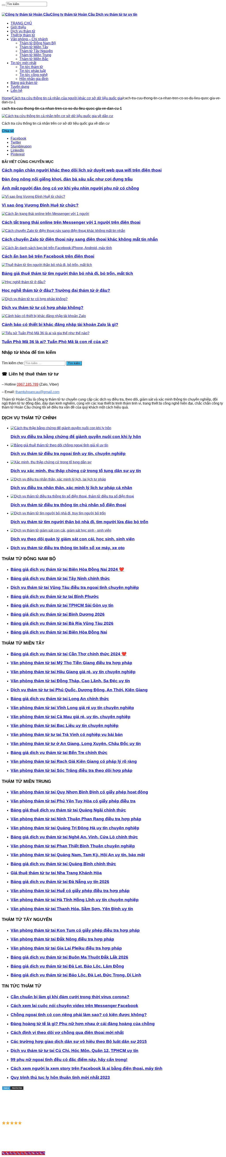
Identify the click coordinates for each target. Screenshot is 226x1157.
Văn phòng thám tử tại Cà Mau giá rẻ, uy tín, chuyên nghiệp (70, 716)
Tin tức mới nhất (23, 63)
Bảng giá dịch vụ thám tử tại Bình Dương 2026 (58, 614)
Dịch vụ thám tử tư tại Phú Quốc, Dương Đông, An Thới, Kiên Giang (79, 690)
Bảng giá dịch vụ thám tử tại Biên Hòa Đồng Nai (59, 632)
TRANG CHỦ (21, 23)
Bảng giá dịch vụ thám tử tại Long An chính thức (60, 698)
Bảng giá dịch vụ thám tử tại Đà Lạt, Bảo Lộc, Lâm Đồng (67, 966)
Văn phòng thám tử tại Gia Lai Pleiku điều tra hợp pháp (66, 948)
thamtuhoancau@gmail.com (37, 392)
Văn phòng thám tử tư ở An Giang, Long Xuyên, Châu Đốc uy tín (76, 743)
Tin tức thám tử (31, 67)
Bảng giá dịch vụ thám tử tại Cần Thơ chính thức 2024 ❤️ (68, 654)
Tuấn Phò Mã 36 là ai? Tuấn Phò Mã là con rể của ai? (55, 341)
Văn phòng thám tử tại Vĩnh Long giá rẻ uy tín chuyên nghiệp (72, 707)
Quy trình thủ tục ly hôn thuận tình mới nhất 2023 (60, 1077)
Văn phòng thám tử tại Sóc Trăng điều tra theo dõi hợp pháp (71, 770)
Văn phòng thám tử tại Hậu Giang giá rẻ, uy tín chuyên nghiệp (73, 671)
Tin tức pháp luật (32, 71)
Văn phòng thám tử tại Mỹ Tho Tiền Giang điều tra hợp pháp (71, 662)
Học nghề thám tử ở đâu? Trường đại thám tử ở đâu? (56, 290)
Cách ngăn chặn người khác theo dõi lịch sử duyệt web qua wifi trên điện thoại (82, 170)
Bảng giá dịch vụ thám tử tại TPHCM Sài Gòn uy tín (62, 605)
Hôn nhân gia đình (33, 79)
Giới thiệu (18, 27)
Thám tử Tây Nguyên (36, 51)
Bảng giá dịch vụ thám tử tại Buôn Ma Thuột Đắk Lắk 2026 (69, 957)
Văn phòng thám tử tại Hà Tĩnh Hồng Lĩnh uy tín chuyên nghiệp (75, 899)
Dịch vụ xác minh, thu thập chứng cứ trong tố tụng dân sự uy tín (76, 470)
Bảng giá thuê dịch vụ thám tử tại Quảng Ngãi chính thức (68, 810)
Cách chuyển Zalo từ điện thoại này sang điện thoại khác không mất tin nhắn (80, 239)
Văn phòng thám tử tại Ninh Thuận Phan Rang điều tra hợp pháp (76, 819)
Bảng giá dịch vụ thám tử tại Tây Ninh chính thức (60, 578)
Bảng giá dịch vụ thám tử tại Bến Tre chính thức (59, 752)
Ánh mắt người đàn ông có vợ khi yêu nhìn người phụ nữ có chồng (70, 188)
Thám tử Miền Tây (33, 47)
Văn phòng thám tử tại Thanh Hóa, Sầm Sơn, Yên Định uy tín (72, 908)
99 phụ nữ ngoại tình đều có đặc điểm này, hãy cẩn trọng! (69, 1059)
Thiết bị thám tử (23, 35)
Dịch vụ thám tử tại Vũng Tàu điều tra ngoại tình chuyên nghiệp (75, 587)
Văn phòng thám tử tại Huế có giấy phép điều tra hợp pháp (70, 890)
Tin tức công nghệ (33, 75)
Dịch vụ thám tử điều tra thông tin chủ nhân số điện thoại (68, 505)
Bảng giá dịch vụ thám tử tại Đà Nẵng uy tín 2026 (60, 881)
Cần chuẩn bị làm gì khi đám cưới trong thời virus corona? (70, 996)
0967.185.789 (27, 384)
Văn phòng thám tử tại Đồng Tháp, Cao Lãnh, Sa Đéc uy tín (70, 680)
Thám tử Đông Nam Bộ (37, 43)
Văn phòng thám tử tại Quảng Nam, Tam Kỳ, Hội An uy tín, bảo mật (78, 854)
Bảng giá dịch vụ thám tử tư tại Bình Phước (55, 596)
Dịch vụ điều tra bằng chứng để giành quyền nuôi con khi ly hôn (76, 436)
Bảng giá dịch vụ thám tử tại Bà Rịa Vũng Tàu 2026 (62, 623)
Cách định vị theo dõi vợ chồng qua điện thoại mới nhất (67, 1032)
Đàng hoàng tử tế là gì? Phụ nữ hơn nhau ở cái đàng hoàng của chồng (83, 1023)
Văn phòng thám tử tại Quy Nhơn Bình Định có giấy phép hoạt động (79, 792)
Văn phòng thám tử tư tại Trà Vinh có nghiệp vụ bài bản (67, 734)
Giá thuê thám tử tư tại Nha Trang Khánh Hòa (56, 873)
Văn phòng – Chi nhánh (29, 39)
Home (6, 98)
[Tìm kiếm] (3, 5)
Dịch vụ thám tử (23, 31)
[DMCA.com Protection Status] (13, 1089)
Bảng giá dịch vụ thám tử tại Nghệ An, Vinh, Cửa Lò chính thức (74, 837)
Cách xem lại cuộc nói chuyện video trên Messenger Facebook (74, 1005)
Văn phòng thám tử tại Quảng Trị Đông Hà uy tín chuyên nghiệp (75, 828)
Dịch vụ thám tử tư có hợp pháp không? (42, 307)
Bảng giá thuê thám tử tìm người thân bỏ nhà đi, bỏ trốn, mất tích (67, 273)
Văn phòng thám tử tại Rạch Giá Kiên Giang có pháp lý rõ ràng (74, 761)
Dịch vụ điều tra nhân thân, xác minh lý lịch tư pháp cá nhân (71, 487)
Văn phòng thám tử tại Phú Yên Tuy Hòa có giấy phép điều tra (73, 801)
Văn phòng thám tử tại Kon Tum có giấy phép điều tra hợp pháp (75, 930)
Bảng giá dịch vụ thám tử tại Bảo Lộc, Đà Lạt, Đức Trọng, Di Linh (76, 975)
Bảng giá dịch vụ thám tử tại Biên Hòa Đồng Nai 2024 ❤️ (67, 569)
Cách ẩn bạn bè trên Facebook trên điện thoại (48, 256)
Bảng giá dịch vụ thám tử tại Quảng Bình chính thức (63, 863)
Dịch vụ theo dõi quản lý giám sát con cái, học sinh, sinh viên (73, 539)
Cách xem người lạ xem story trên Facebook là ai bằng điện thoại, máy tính (86, 1068)
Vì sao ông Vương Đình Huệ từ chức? (40, 205)
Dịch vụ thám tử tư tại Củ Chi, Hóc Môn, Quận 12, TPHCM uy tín (74, 1050)
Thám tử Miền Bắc (33, 59)
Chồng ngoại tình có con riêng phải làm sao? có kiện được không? (79, 1014)
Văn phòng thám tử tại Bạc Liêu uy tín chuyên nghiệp (65, 725)
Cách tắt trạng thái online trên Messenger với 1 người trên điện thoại (71, 222)
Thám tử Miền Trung (35, 55)
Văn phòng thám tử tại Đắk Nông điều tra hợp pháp (62, 939)
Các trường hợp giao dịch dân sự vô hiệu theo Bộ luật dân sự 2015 (79, 1041)
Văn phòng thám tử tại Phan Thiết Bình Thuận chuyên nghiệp (73, 846)
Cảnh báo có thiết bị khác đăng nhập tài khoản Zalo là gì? (60, 324)
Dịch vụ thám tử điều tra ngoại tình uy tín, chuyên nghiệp (68, 453)
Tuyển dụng (20, 87)
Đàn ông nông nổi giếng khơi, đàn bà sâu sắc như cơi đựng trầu (67, 179)
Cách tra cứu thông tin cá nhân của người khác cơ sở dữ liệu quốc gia (67, 98)
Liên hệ (16, 90)
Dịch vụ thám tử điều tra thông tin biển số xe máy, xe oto (68, 547)
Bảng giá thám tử (24, 83)
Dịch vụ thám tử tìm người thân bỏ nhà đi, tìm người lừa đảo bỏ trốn (79, 521)
